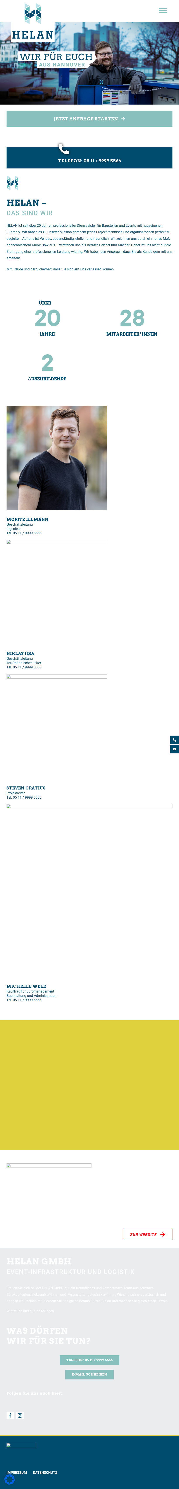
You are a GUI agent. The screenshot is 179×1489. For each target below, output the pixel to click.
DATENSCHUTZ (45, 1473)
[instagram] (20, 1415)
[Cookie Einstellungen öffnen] (9, 1483)
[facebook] (10, 1415)
